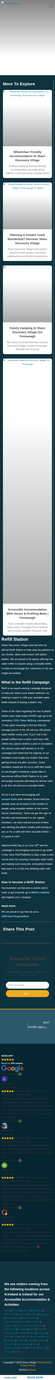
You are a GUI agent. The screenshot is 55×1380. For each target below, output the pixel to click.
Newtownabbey (23, 1344)
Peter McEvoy (28, 720)
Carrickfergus (10, 1322)
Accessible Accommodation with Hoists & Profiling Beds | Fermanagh (27, 613)
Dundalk (40, 1329)
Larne (15, 1337)
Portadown (32, 1348)
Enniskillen (22, 1333)
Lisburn (46, 1337)
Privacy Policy (27, 1365)
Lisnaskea (10, 1340)
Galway (32, 1333)
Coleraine (23, 1322)
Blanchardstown (29, 1318)
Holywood (41, 1333)
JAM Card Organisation (15, 916)
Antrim (7, 1310)
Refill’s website (40, 892)
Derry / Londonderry (25, 1325)
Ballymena (33, 1314)
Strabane (8, 1352)
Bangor (9, 1318)
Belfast (17, 1318)
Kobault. (31, 1370)
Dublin (31, 1329)
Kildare (7, 1337)
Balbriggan (37, 1310)
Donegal (40, 1325)
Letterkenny (25, 1337)
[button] (51, 5)
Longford (21, 1340)
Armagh (15, 1310)
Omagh (22, 1348)
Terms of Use (44, 1362)
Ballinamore (9, 1314)
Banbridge (26, 1310)
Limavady (37, 1337)
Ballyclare (21, 1314)
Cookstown (34, 1322)
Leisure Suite (9, 799)
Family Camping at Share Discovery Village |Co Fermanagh (27, 332)
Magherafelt (40, 1340)
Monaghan (9, 1344)
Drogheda (22, 1329)
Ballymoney (44, 1314)
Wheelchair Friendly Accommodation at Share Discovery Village (27, 156)
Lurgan (30, 1340)
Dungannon (9, 1333)
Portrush (43, 1348)
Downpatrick (10, 1329)
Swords (18, 1352)
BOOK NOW (10, 1378)
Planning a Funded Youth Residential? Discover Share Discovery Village (27, 239)
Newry (35, 1344)
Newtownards (10, 1348)
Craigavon (9, 1325)
